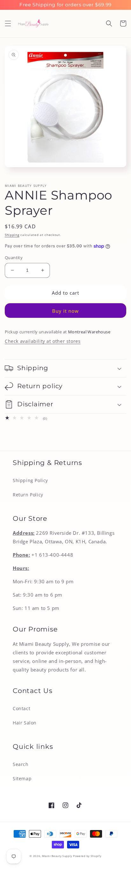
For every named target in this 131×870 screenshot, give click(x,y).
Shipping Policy (30, 480)
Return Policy (28, 495)
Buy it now (65, 311)
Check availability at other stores (42, 341)
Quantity (14, 257)
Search (21, 764)
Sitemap (22, 778)
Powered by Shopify (87, 856)
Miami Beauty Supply (57, 856)
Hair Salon (25, 723)
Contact (21, 708)
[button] (8, 23)
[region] (65, 5)
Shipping (12, 234)
